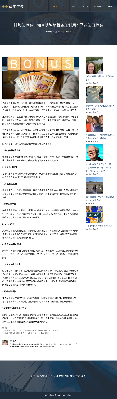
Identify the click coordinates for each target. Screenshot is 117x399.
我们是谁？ (98, 6)
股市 (64, 6)
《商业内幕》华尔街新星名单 (99, 226)
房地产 (74, 6)
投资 (55, 6)
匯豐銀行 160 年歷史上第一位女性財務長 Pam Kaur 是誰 (27, 333)
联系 (110, 6)
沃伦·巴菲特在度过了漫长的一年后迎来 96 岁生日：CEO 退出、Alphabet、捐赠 (99, 167)
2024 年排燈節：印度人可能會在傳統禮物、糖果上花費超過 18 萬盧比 (31, 330)
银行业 (85, 6)
